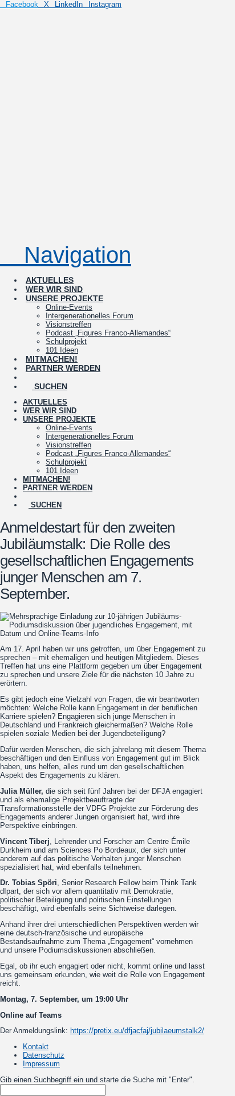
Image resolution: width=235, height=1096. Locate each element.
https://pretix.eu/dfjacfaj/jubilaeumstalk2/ (137, 1030)
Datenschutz (43, 1055)
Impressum (41, 1063)
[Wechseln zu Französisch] (85, 367)
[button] (65, 254)
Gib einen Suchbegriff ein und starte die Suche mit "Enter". (97, 1079)
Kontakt (35, 1046)
